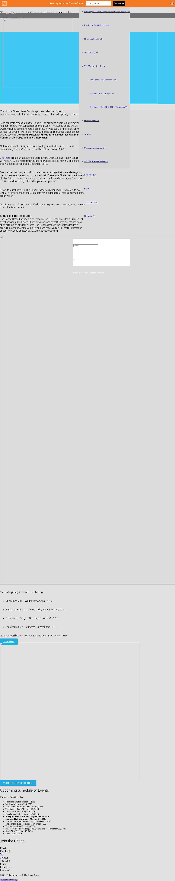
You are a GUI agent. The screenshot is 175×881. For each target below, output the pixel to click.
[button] (9, 880)
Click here (5, 157)
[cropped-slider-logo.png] (38, 87)
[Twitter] (1, 854)
